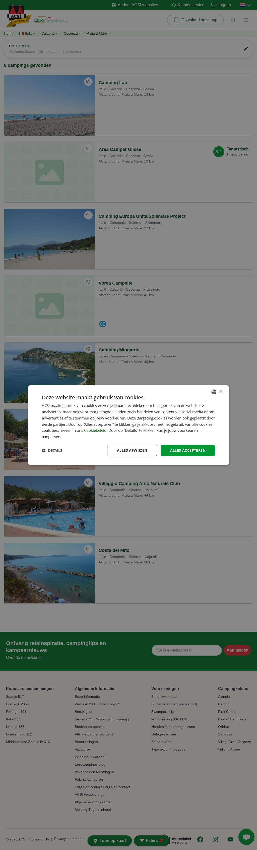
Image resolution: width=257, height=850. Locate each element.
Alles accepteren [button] (188, 450)
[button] (52, 450)
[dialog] (128, 425)
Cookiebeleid (95, 430)
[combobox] (213, 391)
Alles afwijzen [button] (132, 450)
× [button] (221, 392)
